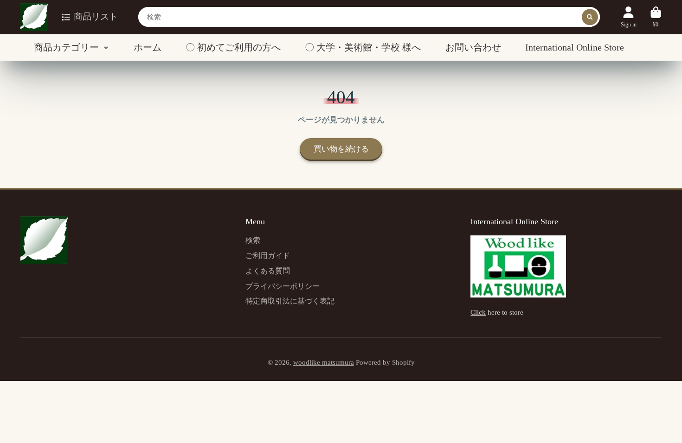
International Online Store (574, 47)
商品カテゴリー (66, 47)
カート (656, 17)
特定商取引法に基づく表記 (290, 301)
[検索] (590, 17)
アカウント (629, 17)
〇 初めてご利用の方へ (233, 47)
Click (478, 312)
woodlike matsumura (323, 362)
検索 (252, 240)
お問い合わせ (473, 47)
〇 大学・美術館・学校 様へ (363, 47)
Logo (34, 17)
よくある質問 (267, 271)
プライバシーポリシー (282, 286)
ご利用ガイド (267, 255)
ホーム (147, 47)
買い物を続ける (341, 149)
